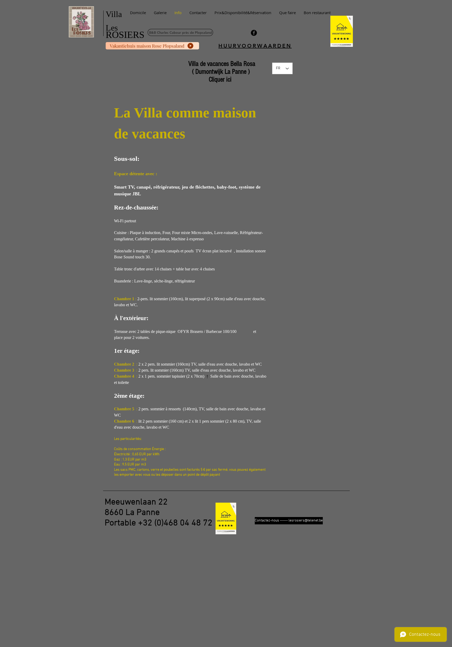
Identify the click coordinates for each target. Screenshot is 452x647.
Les (112, 27)
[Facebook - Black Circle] (254, 33)
